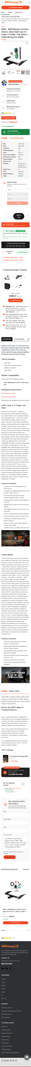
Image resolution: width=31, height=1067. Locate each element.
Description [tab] (7, 339)
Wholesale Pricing (6, 1014)
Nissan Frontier (16, 788)
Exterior (3, 985)
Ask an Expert (23, 84)
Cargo (3, 992)
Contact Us (4, 1027)
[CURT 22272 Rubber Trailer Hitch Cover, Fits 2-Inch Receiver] (7, 286)
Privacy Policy (5, 1043)
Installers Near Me (6, 1033)
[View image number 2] (9, 72)
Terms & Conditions (7, 1046)
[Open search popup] (23, 2)
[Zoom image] (27, 43)
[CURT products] (4, 138)
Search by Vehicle (6, 1008)
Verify (18, 203)
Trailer (3, 982)
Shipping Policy (5, 1036)
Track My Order (5, 1030)
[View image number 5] (23, 72)
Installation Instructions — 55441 (13, 260)
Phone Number (7, 819)
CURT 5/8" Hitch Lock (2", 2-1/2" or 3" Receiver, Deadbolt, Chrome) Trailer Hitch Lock (16, 326)
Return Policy (5, 1039)
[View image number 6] (28, 72)
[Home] (13, 2)
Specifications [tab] (19, 339)
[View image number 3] (13, 72)
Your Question (8, 835)
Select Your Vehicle (16, 7)
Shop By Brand (5, 1017)
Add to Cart (16, 922)
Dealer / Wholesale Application (10, 1052)
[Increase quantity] (10, 215)
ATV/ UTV (3, 998)
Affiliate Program (6, 1049)
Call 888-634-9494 (15, 774)
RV (2, 995)
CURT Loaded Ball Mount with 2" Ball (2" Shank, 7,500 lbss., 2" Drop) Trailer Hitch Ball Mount (16, 316)
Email (5, 827)
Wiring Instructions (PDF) (8, 397)
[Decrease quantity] (3, 215)
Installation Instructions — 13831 (13, 257)
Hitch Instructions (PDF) (8, 393)
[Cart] (29, 2)
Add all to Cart (16, 300)
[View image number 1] (4, 72)
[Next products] (29, 930)
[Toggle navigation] (2, 2)
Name (5, 811)
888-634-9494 (13, 84)
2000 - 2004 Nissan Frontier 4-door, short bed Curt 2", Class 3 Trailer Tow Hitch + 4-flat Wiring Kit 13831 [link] (15, 20)
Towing (3, 979)
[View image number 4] (18, 72)
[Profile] (26, 2)
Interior (3, 989)
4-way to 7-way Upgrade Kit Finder (11, 1011)
